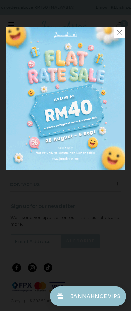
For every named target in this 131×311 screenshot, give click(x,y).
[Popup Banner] (65, 169)
